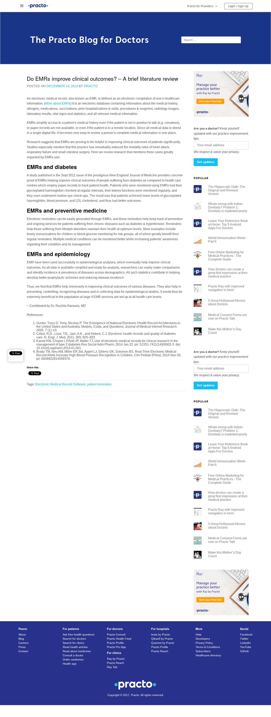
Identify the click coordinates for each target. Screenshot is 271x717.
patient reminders (99, 384)
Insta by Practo (160, 634)
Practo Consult (116, 634)
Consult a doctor (73, 655)
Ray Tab (112, 667)
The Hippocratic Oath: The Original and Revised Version (226, 190)
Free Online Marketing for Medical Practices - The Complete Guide (226, 256)
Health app (69, 663)
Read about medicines (77, 651)
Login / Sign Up (238, 6)
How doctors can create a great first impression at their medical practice (228, 273)
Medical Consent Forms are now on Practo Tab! (227, 316)
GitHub (244, 651)
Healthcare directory (208, 655)
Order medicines (73, 659)
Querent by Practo (162, 642)
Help (198, 634)
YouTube (245, 647)
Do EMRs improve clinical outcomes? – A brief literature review (102, 78)
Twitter (244, 638)
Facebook (246, 634)
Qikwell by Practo (162, 638)
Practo (90, 86)
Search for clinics (73, 642)
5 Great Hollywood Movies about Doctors (226, 302)
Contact (23, 651)
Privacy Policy (204, 642)
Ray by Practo (116, 658)
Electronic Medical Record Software (60, 384)
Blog (21, 638)
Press (22, 647)
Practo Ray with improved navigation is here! (226, 288)
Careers (23, 642)
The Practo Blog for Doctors (89, 38)
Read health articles (75, 647)
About (22, 634)
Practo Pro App (116, 647)
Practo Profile (115, 642)
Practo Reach (115, 662)
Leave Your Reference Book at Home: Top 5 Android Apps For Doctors (228, 224)
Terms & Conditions (208, 647)
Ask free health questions (78, 634)
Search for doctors (74, 638)
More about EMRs (57, 103)
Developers (203, 638)
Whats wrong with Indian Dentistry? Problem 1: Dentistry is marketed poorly (227, 207)
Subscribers (203, 651)
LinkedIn (245, 642)
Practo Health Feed (119, 638)
